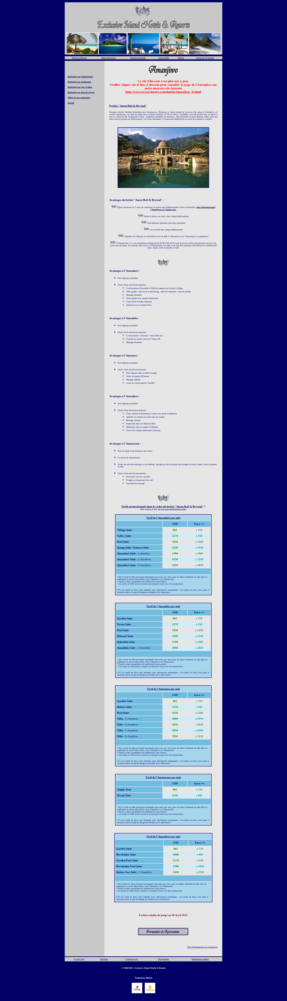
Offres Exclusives (108, 58)
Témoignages (163, 959)
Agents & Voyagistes (205, 58)
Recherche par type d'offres (80, 87)
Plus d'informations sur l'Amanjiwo (202, 947)
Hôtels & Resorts (79, 58)
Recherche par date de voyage (81, 92)
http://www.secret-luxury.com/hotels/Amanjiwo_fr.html (163, 92)
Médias (181, 58)
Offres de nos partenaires (79, 97)
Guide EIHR (163, 58)
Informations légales (200, 959)
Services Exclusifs (138, 58)
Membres (104, 959)
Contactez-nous (131, 959)
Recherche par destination (79, 82)
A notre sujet (79, 959)
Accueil (71, 103)
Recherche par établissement (80, 76)
